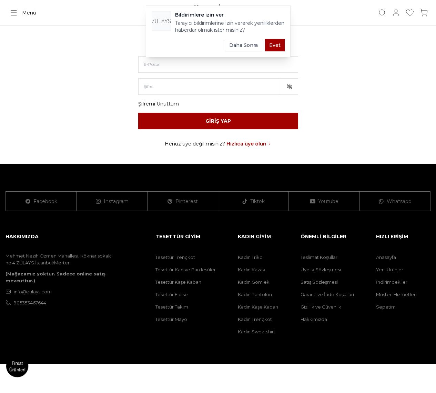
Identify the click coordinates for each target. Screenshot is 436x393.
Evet (275, 45)
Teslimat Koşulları (319, 257)
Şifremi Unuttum (158, 104)
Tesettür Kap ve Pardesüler (185, 269)
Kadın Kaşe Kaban (258, 307)
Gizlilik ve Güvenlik (321, 307)
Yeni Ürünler (389, 269)
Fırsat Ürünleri (17, 366)
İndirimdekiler (391, 282)
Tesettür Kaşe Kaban (178, 282)
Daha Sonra (243, 45)
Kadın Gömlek (254, 282)
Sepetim (386, 307)
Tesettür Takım (171, 307)
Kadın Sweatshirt (256, 331)
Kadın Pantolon (255, 294)
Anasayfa (386, 257)
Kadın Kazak (251, 269)
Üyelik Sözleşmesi (321, 269)
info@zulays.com (33, 291)
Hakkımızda (314, 319)
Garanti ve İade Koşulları (327, 294)
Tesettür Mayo (171, 319)
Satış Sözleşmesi (319, 282)
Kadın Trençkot (255, 319)
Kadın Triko (250, 257)
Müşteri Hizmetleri (396, 294)
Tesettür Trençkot (175, 257)
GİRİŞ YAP (218, 121)
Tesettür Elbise (171, 294)
